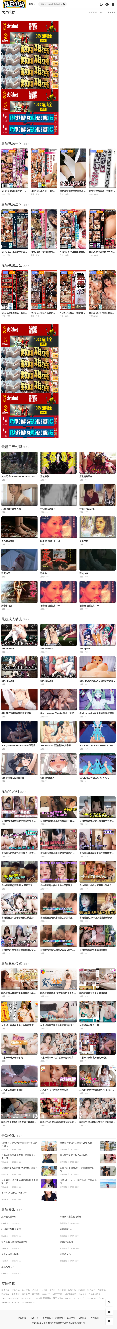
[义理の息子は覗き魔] (19, 495)
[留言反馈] (107, 4)
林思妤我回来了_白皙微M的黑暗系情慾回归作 (62, 1057)
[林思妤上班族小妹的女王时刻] (97, 1044)
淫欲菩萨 (44, 476)
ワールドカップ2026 (95, 1298)
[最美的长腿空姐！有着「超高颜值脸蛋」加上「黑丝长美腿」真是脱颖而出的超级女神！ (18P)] (49, 1158)
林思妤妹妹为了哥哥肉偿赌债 (93, 993)
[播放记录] (101, 4)
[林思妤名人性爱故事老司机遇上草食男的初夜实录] (19, 979)
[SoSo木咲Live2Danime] (19, 764)
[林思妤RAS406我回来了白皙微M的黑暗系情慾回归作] (97, 1108)
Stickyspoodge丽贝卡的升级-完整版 (96, 713)
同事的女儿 (65, 1254)
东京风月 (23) (7, 1266)
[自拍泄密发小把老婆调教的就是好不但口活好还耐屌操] (19, 904)
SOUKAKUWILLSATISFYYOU (94, 778)
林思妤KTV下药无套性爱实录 (54, 1090)
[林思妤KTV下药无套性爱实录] (58, 1076)
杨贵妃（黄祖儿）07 (89, 605)
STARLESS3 (46, 681)
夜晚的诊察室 (7, 541)
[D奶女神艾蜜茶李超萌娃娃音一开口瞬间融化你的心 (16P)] (49, 1146)
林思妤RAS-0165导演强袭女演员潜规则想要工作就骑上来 (67, 1122)
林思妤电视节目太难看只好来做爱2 (57, 1025)
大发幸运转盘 (94, 1294)
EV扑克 (35, 1290)
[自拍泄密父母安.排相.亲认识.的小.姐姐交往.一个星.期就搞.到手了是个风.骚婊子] (58, 936)
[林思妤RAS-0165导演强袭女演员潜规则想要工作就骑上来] (58, 1108)
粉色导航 (5, 1290)
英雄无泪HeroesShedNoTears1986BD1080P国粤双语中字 (29, 476)
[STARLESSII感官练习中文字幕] (19, 699)
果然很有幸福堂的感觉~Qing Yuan (76, 1143)
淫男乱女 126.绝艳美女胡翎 (14, 1241)
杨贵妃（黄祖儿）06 (50, 605)
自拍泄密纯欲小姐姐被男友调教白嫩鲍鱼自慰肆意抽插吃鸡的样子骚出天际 (75, 853)
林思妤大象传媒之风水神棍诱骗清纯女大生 (21, 1025)
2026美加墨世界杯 (43, 1298)
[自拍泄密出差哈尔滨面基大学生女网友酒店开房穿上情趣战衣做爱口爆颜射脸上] (97, 872)
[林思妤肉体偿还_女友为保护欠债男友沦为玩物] (58, 979)
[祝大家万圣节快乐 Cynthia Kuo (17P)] (108, 1158)
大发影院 (102, 1290)
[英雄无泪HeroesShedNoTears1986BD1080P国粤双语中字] (19, 463)
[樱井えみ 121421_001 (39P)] (49, 1196)
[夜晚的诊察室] (19, 527)
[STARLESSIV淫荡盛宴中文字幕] (58, 732)
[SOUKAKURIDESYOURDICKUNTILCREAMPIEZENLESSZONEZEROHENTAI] (97, 732)
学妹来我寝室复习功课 (70, 1216)
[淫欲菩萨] (58, 463)
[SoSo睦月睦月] (58, 764)
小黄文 (53, 1290)
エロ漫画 (62, 1290)
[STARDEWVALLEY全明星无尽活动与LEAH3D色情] (97, 667)
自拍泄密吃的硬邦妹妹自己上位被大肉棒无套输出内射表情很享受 (32, 853)
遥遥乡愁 (83, 541)
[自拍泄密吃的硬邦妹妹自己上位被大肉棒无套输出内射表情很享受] (19, 839)
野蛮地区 (5, 573)
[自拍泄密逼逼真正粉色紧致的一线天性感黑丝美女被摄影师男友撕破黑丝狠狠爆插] (58, 807)
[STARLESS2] (19, 635)
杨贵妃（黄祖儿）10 (50, 541)
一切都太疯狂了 (47, 508)
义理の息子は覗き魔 (11, 508)
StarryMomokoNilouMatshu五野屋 (18, 745)
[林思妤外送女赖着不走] (19, 1044)
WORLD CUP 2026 (10, 1302)
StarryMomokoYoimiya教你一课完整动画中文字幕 (64, 713)
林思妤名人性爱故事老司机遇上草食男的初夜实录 (25, 993)
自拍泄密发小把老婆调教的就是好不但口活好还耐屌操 (27, 917)
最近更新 (112, 12)
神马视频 (5, 1294)
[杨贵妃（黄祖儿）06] (58, 592)
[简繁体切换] (109, 1302)
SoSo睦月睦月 (47, 778)
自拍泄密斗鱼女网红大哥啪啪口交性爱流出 (21, 950)
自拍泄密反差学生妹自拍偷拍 (93, 950)
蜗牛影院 (26, 1294)
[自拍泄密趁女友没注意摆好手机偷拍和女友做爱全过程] (97, 807)
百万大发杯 (58, 1298)
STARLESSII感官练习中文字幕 (16, 713)
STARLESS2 (7, 648)
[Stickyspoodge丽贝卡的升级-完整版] (97, 699)
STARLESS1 (46, 648)
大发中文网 (57, 1294)
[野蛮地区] (19, 560)
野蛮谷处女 (6, 605)
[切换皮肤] (109, 1311)
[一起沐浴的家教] (97, 495)
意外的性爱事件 (8, 1216)
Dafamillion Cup (28, 1302)
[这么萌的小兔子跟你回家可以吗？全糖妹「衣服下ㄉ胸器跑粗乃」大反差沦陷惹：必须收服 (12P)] (49, 1183)
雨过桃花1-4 (65, 1229)
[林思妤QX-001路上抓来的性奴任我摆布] (19, 1108)
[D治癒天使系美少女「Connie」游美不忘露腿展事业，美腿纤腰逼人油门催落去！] (49, 1171)
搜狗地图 (95, 1318)
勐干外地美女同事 (10, 1254)
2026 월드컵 (26, 1298)
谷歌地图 (59, 1318)
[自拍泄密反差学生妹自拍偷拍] (97, 936)
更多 (25, 144)
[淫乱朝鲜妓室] (97, 463)
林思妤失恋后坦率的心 (12, 1090)
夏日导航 (26, 1290)
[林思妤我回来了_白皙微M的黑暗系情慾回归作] (58, 1044)
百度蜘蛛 (47, 1318)
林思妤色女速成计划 (89, 1025)
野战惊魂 (83, 573)
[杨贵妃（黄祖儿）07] (97, 592)
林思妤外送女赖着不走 (12, 1057)
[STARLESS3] (58, 667)
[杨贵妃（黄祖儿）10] (58, 527)
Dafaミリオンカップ (74, 1298)
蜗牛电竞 (36, 1294)
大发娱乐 (82, 1294)
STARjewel (84, 648)
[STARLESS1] (58, 635)
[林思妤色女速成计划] (97, 1011)
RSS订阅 (35, 1318)
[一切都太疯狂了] (58, 495)
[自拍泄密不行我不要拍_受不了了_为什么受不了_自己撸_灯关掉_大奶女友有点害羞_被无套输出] (19, 872)
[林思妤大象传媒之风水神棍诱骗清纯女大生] (19, 1011)
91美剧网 (91, 1290)
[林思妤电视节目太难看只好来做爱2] (58, 1011)
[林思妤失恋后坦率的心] (19, 1076)
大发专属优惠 (70, 1294)
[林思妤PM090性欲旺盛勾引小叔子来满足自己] (97, 1076)
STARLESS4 (7, 681)
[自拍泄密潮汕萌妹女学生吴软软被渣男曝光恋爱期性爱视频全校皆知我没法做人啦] (97, 839)
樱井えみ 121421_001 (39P (14, 1193)
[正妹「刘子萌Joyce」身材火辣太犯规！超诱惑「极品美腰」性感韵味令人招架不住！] (108, 1171)
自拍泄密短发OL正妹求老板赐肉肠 (95, 917)
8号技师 (81, 1290)
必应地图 (71, 1318)
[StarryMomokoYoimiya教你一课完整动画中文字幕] (58, 699)
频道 (31, 4)
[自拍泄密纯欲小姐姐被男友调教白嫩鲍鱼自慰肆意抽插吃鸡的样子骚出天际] (58, 839)
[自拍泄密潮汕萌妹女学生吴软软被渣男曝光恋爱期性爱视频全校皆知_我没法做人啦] (19, 807)
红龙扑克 (72, 1290)
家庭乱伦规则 (66, 1241)
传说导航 (16, 1290)
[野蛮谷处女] (19, 592)
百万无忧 (46, 1294)
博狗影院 (16, 1294)
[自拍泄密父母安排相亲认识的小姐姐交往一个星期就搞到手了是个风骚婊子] (58, 904)
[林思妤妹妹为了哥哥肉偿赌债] (97, 979)
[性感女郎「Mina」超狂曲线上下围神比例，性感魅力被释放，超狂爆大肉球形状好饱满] (108, 1183)
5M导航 (44, 1290)
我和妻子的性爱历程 (11, 1229)
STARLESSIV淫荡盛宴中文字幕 (55, 745)
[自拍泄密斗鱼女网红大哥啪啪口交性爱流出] (19, 936)
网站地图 (22, 1318)
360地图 (82, 1318)
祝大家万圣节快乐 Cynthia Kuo (74, 1155)
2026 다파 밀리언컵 (10, 1298)
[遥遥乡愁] (97, 527)
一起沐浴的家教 (86, 508)
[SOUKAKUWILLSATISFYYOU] (97, 764)
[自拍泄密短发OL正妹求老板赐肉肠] (97, 904)
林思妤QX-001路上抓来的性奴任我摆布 (20, 1122)
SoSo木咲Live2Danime (12, 778)
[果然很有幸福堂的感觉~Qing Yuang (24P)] (108, 1146)
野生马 (43, 573)
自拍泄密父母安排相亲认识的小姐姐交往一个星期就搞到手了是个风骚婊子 (75, 917)
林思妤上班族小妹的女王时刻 (93, 1057)
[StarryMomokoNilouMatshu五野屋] (19, 732)
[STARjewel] (97, 635)
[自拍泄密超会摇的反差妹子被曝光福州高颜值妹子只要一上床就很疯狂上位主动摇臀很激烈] (58, 872)
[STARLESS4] (19, 667)
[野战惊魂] (97, 560)
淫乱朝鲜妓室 (85, 476)
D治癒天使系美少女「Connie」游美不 (19, 1168)
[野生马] (58, 560)
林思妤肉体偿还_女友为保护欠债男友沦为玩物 (62, 993)
